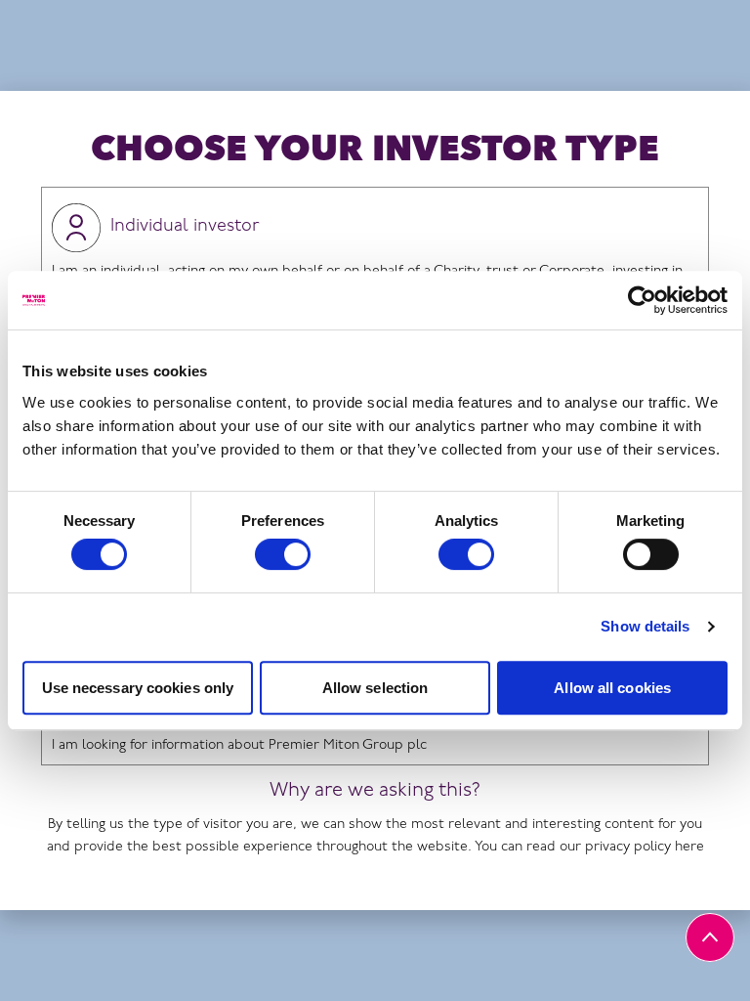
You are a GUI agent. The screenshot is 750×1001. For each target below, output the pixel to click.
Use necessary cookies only (138, 687)
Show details (645, 626)
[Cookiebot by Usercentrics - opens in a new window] (642, 300)
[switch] (283, 554)
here (689, 847)
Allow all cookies (612, 687)
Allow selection (375, 687)
